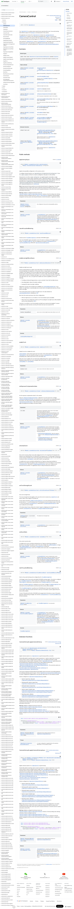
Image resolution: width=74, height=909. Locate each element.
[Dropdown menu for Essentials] (17, 1)
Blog (18, 894)
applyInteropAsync (41, 68)
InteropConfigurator (41, 70)
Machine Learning (29, 887)
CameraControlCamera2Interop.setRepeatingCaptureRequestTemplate (37, 690)
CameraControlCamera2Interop (43, 133)
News (18, 892)
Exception (56, 56)
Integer (25, 95)
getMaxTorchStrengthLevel (36, 500)
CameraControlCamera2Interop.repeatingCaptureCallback (35, 696)
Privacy (27, 892)
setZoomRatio (40, 112)
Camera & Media (29, 891)
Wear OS (37, 888)
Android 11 (47, 896)
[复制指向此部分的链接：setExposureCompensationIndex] (38, 386)
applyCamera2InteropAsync (51, 140)
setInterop (36, 184)
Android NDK (57, 895)
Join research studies (68, 891)
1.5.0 (60, 258)
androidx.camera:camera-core (55, 15)
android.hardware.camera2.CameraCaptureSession (31, 194)
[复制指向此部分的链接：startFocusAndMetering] (33, 568)
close (37, 195)
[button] (7, 13)
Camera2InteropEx (41, 130)
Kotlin (56, 20)
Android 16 (47, 887)
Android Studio (66, 1)
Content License (49, 864)
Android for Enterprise (21, 887)
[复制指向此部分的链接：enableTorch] (27, 342)
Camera (47, 36)
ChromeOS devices (39, 890)
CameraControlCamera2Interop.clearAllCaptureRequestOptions (34, 665)
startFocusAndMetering (42, 117)
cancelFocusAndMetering (42, 76)
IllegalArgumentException (43, 416)
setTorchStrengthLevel (42, 106)
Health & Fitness (29, 889)
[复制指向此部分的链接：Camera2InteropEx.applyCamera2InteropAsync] (20, 752)
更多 (29, 1)
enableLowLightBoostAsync (43, 82)
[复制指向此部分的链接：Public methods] (31, 154)
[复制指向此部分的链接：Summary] (27, 49)
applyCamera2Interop (50, 130)
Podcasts (18, 896)
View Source (57, 17)
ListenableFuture (42, 41)
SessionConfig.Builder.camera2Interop (29, 669)
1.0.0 (60, 18)
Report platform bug (68, 885)
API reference (4, 5)
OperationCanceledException (42, 242)
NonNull (26, 68)
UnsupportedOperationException (45, 508)
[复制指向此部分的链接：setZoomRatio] (28, 532)
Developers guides (58, 889)
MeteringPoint (23, 582)
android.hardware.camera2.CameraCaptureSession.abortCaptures (34, 711)
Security (18, 889)
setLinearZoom (40, 99)
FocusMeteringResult (28, 118)
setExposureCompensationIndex (44, 93)
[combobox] (43, 1)
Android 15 (47, 889)
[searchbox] (7, 10)
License (22, 906)
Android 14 (47, 891)
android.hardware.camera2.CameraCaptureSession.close (32, 709)
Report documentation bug (68, 888)
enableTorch (40, 88)
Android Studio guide (59, 887)
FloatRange (47, 99)
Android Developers (22, 12)
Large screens (38, 886)
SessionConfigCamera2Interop (28, 666)
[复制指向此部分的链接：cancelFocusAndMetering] (34, 228)
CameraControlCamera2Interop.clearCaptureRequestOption (33, 663)
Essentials (14, 1)
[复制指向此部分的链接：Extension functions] (33, 637)
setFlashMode (23, 361)
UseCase (32, 32)
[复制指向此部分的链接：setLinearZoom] (29, 446)
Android (18, 885)
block (42, 659)
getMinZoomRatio (53, 544)
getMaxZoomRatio (25, 546)
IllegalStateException (44, 322)
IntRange (51, 106)
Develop (22, 1)
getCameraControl (50, 35)
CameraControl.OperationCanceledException (48, 44)
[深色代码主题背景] (60, 23)
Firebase (42, 901)
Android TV (38, 894)
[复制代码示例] (60, 717)
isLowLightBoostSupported (49, 286)
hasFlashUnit (22, 355)
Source (18, 891)
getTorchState (23, 353)
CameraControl (32, 24)
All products (59, 901)
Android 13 (47, 892)
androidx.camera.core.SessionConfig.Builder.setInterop (33, 667)
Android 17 (47, 885)
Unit (52, 133)
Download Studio (58, 893)
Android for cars (39, 892)
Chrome (36, 901)
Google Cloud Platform (50, 901)
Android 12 (47, 894)
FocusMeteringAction (48, 78)
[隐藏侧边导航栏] (14, 907)
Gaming (28, 885)
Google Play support (68, 890)
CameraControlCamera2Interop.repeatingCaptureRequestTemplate (37, 692)
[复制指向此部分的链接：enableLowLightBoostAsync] (36, 258)
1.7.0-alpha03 (58, 159)
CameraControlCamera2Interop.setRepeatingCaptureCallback (36, 695)
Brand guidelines (28, 906)
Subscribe (59, 906)
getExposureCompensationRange (45, 439)
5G (27, 894)
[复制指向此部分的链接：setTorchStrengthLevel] (33, 485)
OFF (37, 293)
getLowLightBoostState (25, 293)
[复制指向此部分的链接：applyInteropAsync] (31, 159)
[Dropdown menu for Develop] (25, 1)
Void (24, 69)
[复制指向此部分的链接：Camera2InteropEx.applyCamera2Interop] (43, 642)
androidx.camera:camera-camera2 (54, 641)
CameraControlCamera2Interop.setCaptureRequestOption (35, 680)
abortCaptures (44, 195)
